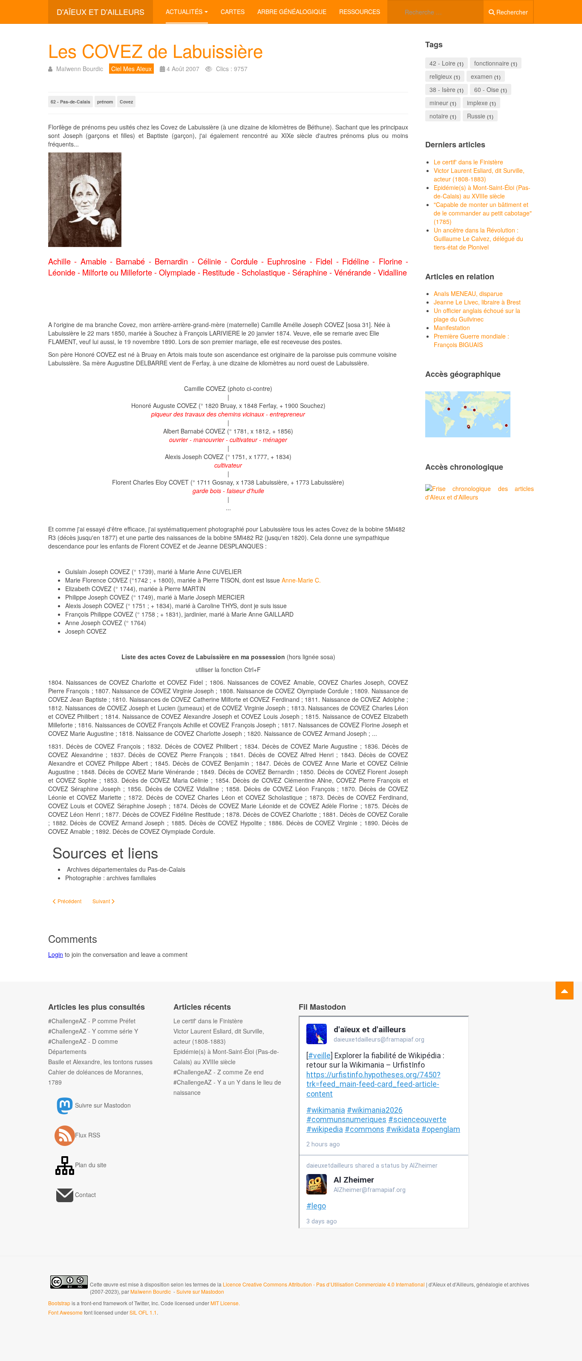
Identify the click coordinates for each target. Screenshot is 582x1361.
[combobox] (435, 11)
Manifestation (452, 327)
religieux (440, 76)
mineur (438, 102)
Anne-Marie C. (301, 580)
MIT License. (225, 1302)
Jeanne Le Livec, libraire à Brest (477, 302)
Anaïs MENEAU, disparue (468, 293)
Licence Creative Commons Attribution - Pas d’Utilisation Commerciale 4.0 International (324, 1284)
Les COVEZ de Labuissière (155, 50)
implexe (477, 102)
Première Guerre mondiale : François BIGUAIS (471, 340)
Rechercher (511, 12)
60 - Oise (486, 89)
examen (482, 76)
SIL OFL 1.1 (143, 1312)
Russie (476, 116)
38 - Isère (442, 89)
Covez (126, 101)
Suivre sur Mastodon (200, 1291)
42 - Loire (442, 63)
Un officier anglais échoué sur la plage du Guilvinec (477, 314)
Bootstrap (59, 1302)
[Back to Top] (564, 990)
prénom (105, 101)
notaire (438, 116)
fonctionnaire (491, 63)
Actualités (184, 11)
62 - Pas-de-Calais (70, 101)
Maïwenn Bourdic (150, 1291)
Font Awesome (65, 1312)
